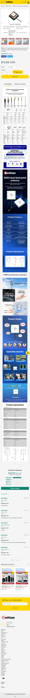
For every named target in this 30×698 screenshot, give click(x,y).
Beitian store (12, 694)
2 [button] (14, 560)
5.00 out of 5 (19, 473)
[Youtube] (3, 678)
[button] (4, 53)
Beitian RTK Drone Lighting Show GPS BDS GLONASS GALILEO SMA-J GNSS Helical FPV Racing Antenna (8, 569)
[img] (4, 498)
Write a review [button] (15, 488)
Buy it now (15, 76)
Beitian (2, 46)
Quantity (3, 70)
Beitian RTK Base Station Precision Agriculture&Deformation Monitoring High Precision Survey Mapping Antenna (22, 569)
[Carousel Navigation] (27, 565)
